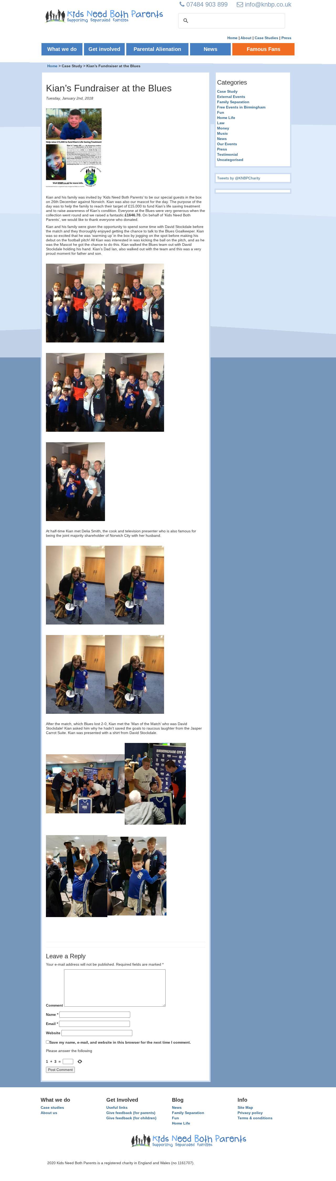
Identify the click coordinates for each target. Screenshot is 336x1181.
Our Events (227, 144)
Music (222, 133)
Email (52, 1024)
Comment (54, 1005)
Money (223, 128)
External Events (231, 97)
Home (232, 38)
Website (53, 1033)
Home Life (226, 118)
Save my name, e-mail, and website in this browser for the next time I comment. (120, 1042)
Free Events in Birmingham (241, 107)
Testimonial (227, 154)
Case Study (227, 91)
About (245, 38)
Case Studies (266, 38)
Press (286, 38)
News (222, 139)
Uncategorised (230, 160)
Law (220, 123)
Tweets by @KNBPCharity (238, 178)
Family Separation (233, 102)
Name (52, 1014)
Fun (220, 112)
